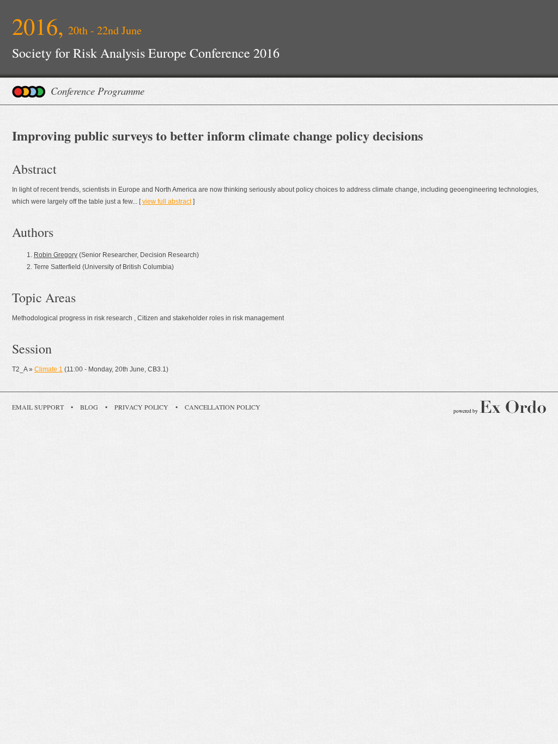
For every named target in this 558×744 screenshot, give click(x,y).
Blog (89, 407)
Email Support (38, 407)
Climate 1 (48, 369)
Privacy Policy (141, 407)
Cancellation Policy (222, 407)
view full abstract (166, 201)
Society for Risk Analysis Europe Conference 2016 (146, 53)
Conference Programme (97, 90)
